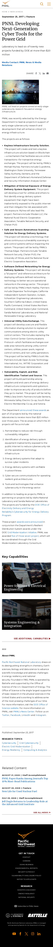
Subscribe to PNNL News (28, 906)
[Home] (26, 838)
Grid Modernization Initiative (22, 532)
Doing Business (26, 864)
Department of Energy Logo (14, 915)
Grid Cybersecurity (29, 743)
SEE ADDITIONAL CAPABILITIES (31, 639)
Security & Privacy (26, 872)
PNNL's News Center (24, 711)
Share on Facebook (36, 73)
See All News (40, 812)
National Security (26, 897)
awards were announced (30, 522)
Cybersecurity (9, 743)
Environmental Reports (26, 868)
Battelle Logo (38, 915)
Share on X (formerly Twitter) (40, 73)
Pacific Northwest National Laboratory (6, 4)
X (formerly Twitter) (26, 933)
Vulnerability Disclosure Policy (26, 875)
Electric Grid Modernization (16, 746)
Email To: (47, 73)
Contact (26, 857)
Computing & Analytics (35, 750)
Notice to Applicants (26, 879)
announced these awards (33, 410)
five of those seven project (25, 536)
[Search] (41, 4)
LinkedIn (26, 715)
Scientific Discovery (26, 890)
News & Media (16, 12)
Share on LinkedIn (43, 73)
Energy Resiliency (11, 750)
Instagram (41, 715)
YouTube (14, 933)
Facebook (15, 715)
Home (4, 12)
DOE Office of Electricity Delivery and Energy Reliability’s (25, 508)
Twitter (5, 715)
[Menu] (49, 4)
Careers (26, 861)
